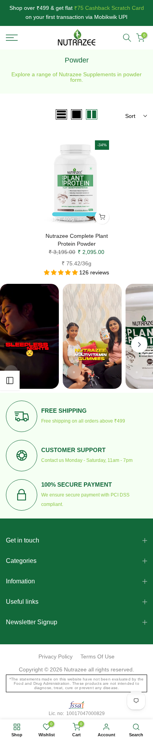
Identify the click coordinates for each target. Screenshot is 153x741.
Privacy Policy (55, 656)
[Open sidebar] (10, 380)
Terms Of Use (97, 656)
